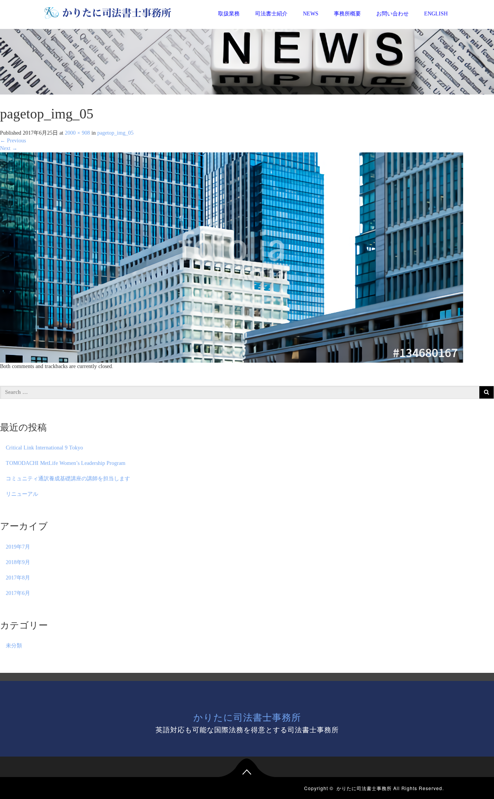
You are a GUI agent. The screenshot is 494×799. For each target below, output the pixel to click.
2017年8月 (18, 578)
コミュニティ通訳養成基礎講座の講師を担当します (68, 478)
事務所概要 (347, 14)
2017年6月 (18, 593)
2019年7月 (18, 547)
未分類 (14, 646)
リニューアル (22, 494)
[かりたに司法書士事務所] (107, 11)
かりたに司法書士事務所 (247, 716)
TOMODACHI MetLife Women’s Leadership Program (65, 463)
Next (8, 148)
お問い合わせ (392, 14)
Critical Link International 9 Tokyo (44, 448)
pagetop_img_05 (115, 133)
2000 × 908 (77, 133)
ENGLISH (436, 14)
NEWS (310, 14)
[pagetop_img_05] (231, 257)
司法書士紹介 (271, 14)
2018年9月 (18, 562)
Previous (13, 141)
